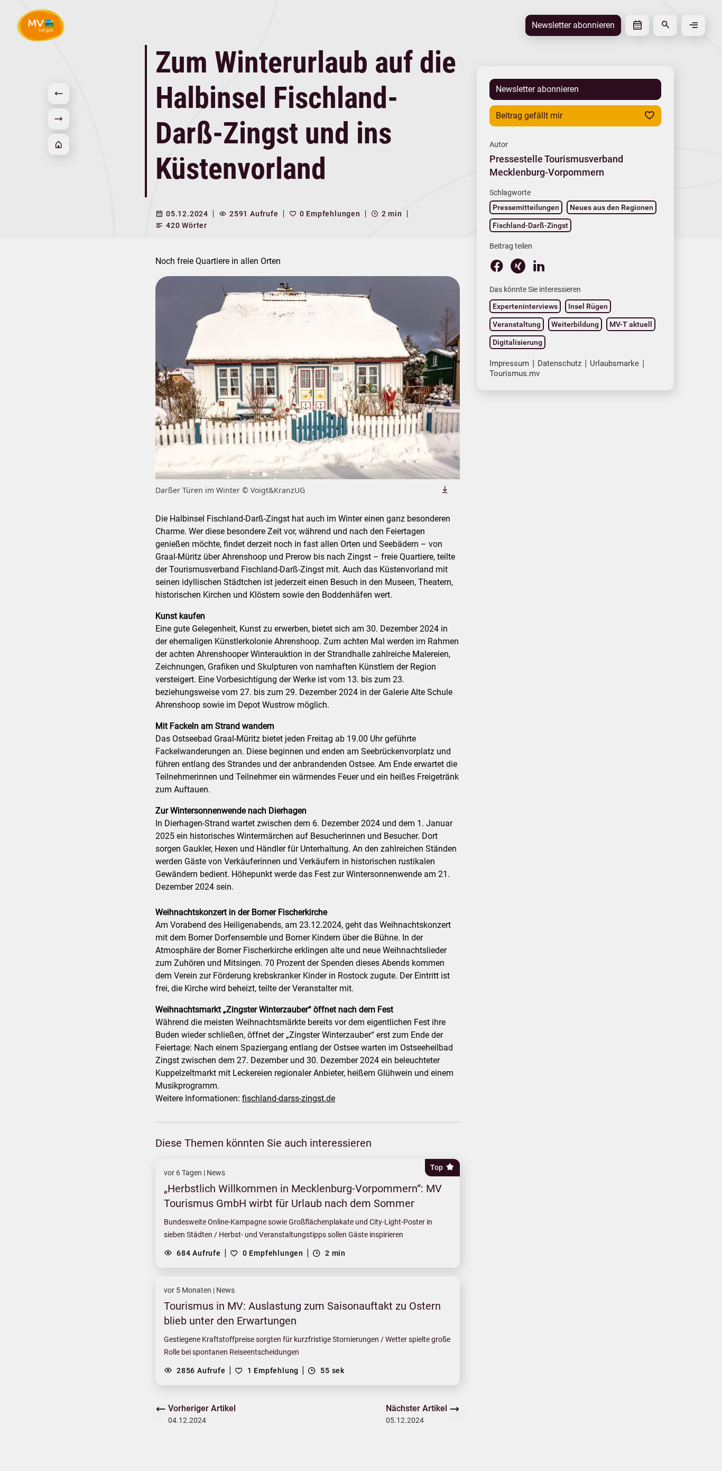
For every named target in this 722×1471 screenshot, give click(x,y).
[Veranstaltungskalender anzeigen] (637, 25)
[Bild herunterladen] (445, 489)
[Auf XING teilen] (518, 266)
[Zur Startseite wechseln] (40, 25)
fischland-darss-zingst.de (288, 1098)
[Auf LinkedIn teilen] (539, 265)
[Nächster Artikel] (58, 119)
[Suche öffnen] (665, 25)
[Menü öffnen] (693, 25)
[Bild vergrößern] (307, 377)
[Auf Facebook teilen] (496, 265)
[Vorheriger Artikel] (58, 93)
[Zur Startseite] (58, 144)
